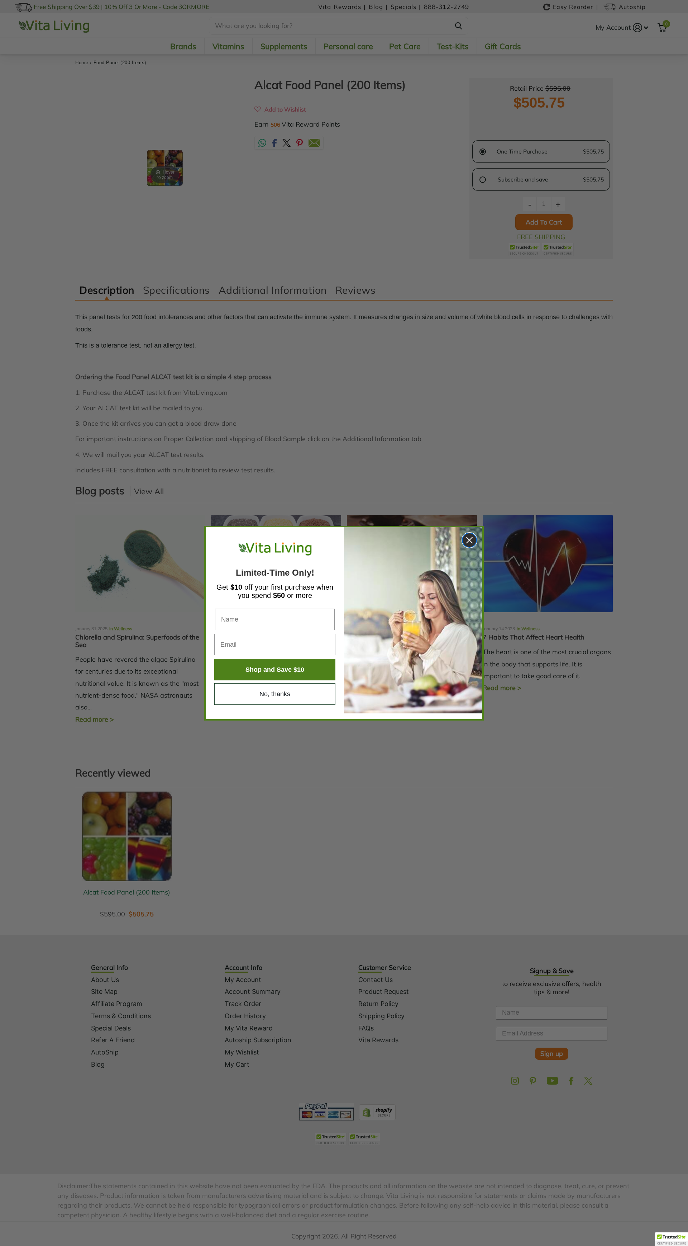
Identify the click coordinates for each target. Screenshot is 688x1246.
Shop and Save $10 (274, 669)
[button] (671, 1239)
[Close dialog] (469, 540)
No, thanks (274, 694)
